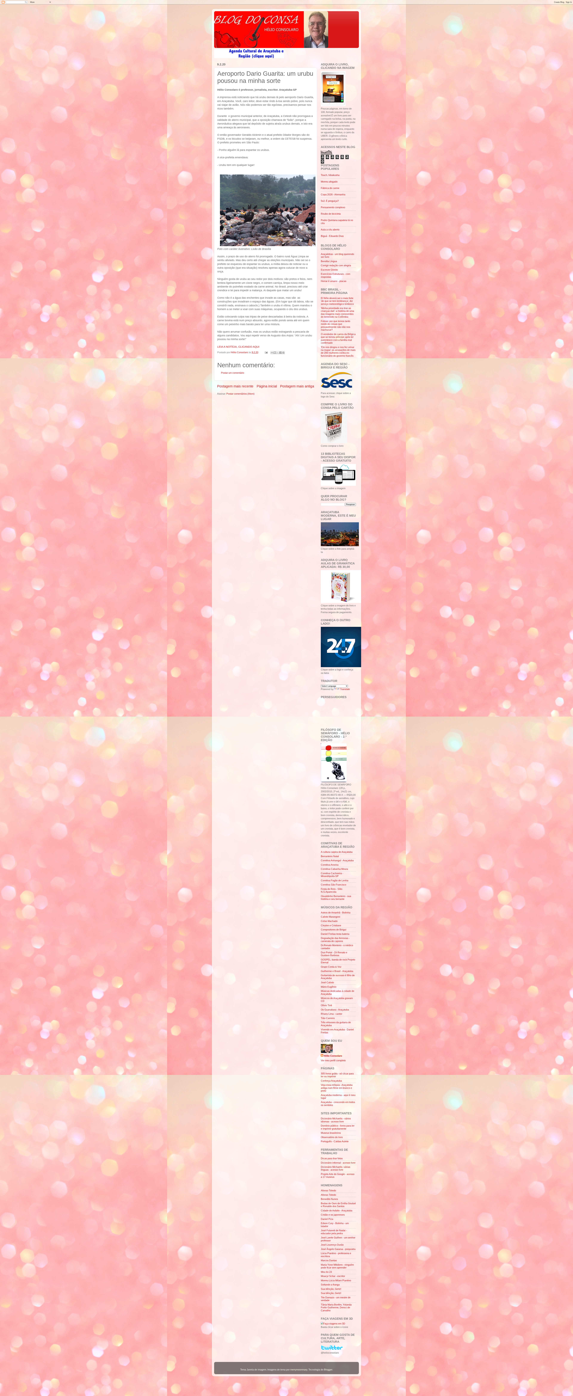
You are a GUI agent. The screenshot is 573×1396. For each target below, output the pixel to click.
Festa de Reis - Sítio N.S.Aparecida (331, 890)
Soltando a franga (330, 1284)
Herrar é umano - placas (333, 281)
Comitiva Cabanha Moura (334, 869)
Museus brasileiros (331, 1132)
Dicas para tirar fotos (332, 1158)
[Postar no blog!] (274, 352)
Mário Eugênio (328, 986)
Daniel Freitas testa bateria (335, 934)
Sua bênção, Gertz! (331, 1289)
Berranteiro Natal (330, 856)
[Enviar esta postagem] (266, 352)
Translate (345, 689)
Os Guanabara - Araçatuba (335, 1009)
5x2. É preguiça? (330, 201)
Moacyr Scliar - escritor (333, 1276)
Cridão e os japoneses (333, 1214)
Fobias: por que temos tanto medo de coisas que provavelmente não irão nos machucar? (335, 325)
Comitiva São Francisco (333, 884)
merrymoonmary (298, 1369)
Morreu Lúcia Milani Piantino (336, 1280)
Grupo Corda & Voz (331, 966)
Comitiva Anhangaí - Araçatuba (337, 860)
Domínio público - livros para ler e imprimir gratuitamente (337, 1127)
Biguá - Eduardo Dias (332, 236)
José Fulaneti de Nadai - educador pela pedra (334, 1232)
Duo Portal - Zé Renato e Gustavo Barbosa (334, 954)
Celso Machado (329, 921)
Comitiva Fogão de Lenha (334, 880)
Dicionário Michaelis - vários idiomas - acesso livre (336, 1120)
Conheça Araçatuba (331, 1080)
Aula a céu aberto (330, 229)
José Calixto (327, 982)
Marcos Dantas (329, 1260)
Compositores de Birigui (333, 929)
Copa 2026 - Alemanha (333, 194)
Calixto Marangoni (330, 916)
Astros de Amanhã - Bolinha (335, 912)
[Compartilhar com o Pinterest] (283, 352)
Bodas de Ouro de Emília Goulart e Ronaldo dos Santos (338, 1205)
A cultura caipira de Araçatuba (336, 852)
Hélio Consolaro (333, 1055)
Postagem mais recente (235, 386)
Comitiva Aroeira (329, 864)
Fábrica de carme (330, 188)
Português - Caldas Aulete (335, 1141)
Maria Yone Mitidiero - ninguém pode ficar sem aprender (337, 1266)
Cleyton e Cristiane (331, 925)
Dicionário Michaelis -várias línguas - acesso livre (335, 1168)
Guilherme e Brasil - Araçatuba (337, 971)
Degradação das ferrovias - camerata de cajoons (335, 939)
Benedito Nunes (329, 1199)
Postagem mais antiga (297, 386)
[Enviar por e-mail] (272, 352)
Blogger (328, 1369)
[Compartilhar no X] (277, 352)
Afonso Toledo (328, 1190)
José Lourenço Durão (332, 1244)
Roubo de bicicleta (331, 213)
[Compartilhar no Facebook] (280, 352)
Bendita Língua (329, 261)
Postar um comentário (232, 372)
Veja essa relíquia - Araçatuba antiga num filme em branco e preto (336, 1088)
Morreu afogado (329, 181)
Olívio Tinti (326, 1005)
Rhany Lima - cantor (331, 1013)
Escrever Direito (329, 269)
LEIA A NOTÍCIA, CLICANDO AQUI (238, 346)
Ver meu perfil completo (333, 1060)
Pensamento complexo (333, 207)
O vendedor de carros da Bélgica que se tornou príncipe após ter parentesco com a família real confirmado (338, 338)
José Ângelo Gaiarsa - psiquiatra (338, 1249)
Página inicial (267, 386)
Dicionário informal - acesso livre (338, 1162)
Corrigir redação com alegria (336, 265)
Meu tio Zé (326, 1272)
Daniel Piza (327, 1219)
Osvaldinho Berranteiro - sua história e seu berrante (336, 897)
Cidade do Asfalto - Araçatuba (336, 1210)
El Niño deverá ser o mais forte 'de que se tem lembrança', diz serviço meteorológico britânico (337, 301)
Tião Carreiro (328, 1018)
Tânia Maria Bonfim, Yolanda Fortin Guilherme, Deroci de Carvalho (336, 1307)
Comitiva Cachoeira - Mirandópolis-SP (332, 874)
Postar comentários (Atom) (240, 393)
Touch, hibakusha (330, 175)
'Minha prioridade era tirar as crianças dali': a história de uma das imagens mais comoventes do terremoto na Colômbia (337, 312)
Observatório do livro (332, 1137)
